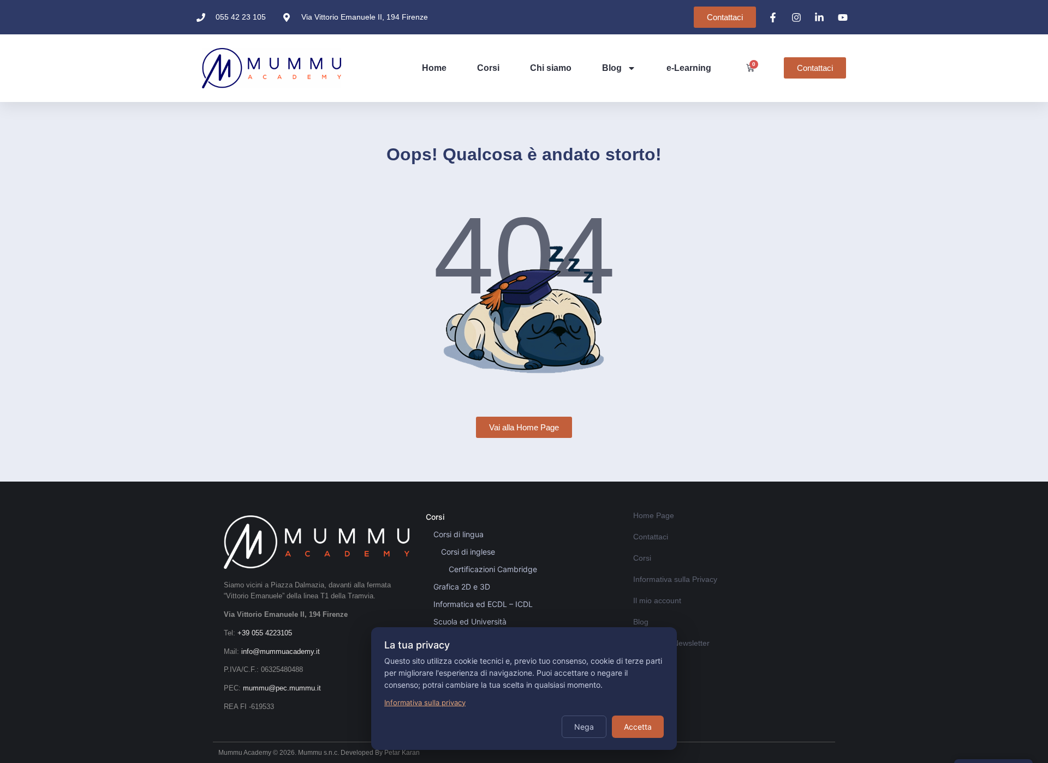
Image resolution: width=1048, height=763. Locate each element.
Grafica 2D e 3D (461, 586)
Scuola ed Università (470, 621)
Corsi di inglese (468, 551)
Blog (612, 68)
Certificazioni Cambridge (493, 569)
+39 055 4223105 (264, 633)
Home (434, 68)
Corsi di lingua (458, 534)
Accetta (638, 726)
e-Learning (688, 68)
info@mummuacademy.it (280, 651)
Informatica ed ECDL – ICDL (483, 604)
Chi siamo (550, 68)
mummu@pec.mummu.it (282, 688)
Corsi (488, 68)
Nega (584, 726)
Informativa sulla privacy (425, 702)
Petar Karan (402, 752)
